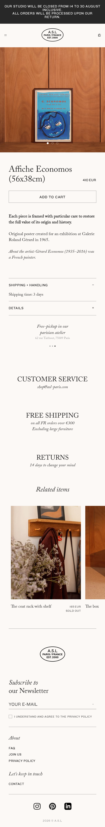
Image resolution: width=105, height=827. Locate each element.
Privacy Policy (22, 761)
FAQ (12, 748)
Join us (15, 754)
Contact (16, 784)
